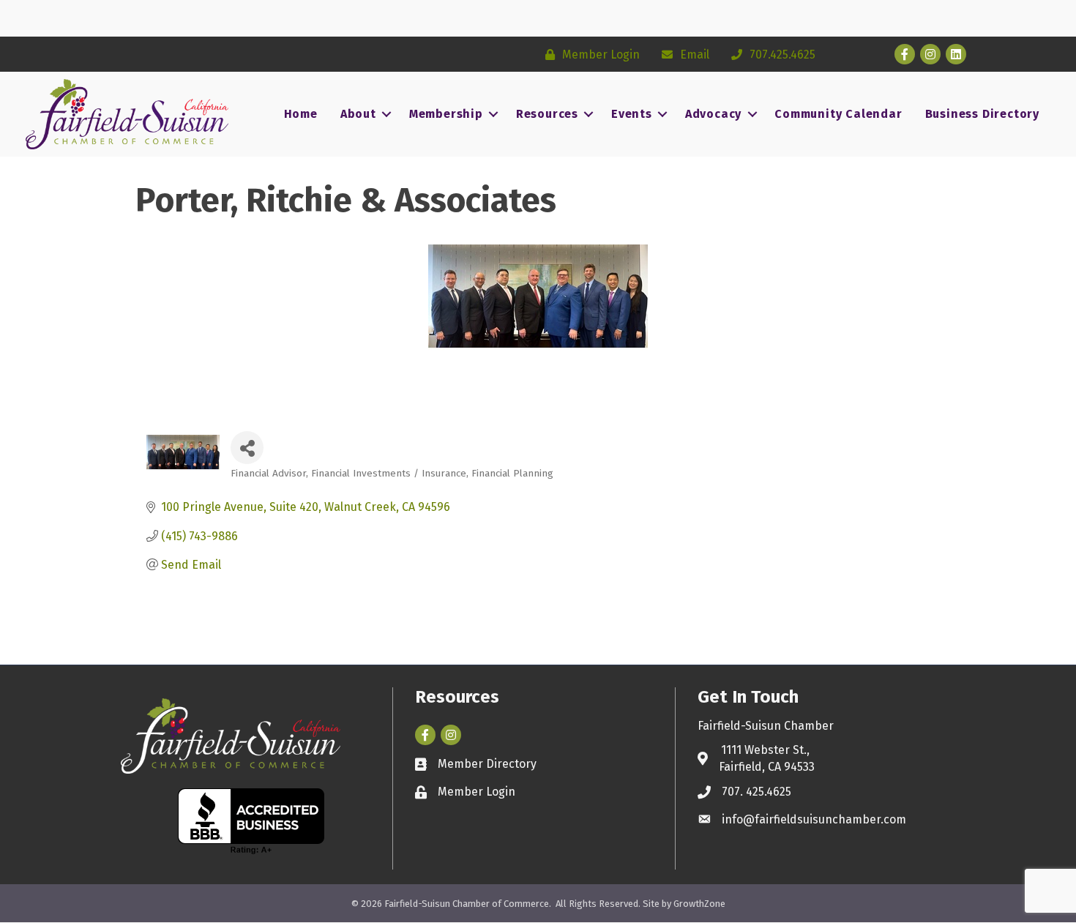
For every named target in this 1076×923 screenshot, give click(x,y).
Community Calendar (838, 114)
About (358, 114)
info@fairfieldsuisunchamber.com (814, 819)
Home (301, 114)
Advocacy (713, 114)
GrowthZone (699, 903)
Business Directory (982, 114)
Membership (446, 114)
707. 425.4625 (756, 792)
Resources (547, 114)
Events (631, 114)
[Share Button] (247, 447)
